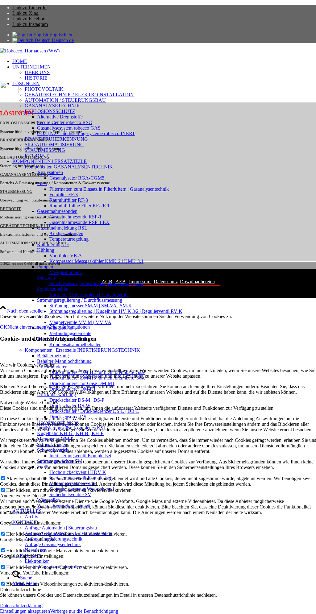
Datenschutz (166, 281)
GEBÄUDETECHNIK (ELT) (25, 226)
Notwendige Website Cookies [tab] (29, 402)
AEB (120, 281)
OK (3, 327)
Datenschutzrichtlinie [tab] (20, 589)
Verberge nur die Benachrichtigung (84, 611)
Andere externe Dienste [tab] (23, 495)
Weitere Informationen (68, 327)
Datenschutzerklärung (21, 605)
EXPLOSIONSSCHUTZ (21, 123)
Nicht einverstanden (26, 327)
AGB (107, 281)
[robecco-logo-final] (30, 50)
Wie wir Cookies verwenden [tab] (28, 364)
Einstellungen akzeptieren (25, 611)
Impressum (140, 281)
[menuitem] (164, 61)
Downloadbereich (197, 281)
